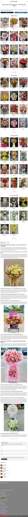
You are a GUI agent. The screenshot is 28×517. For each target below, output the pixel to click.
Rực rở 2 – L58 (4, 128)
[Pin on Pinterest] (15, 438)
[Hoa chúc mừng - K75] (5, 156)
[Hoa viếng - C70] (5, 216)
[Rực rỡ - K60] (14, 169)
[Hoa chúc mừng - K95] (23, 142)
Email (2, 454)
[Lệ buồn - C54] (5, 229)
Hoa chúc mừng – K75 (4, 161)
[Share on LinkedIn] (17, 438)
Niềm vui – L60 (23, 101)
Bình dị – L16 (23, 128)
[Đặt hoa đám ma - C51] (23, 216)
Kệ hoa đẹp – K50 (14, 161)
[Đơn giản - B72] (5, 63)
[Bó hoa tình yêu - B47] (23, 63)
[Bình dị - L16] (23, 123)
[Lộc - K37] (5, 169)
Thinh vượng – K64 (23, 161)
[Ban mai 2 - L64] (14, 82)
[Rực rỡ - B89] (23, 23)
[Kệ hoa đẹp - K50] (14, 156)
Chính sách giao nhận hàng (4, 513)
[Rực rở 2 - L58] (5, 123)
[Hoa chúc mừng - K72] (23, 169)
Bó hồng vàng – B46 (14, 55)
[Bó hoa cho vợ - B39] (14, 36)
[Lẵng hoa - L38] (14, 96)
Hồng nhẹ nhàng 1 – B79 (4, 28)
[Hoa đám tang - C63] (14, 216)
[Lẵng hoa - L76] (14, 109)
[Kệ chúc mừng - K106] (23, 183)
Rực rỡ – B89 (23, 28)
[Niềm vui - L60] (23, 96)
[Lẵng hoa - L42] (5, 96)
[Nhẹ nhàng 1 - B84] (5, 36)
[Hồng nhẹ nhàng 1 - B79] (5, 23)
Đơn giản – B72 (4, 68)
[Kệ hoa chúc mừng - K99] (14, 183)
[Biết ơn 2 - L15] (14, 123)
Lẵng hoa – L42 (4, 101)
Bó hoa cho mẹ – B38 (14, 68)
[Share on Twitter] (13, 438)
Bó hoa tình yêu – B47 (23, 68)
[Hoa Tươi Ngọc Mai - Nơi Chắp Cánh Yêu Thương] (14, 1)
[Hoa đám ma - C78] (14, 229)
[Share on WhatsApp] (10, 438)
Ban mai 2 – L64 (14, 88)
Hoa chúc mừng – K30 (4, 188)
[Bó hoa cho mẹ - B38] (14, 63)
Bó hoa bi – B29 (23, 55)
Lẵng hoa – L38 (14, 101)
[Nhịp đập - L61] (5, 82)
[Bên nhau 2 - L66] (5, 109)
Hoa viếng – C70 (4, 221)
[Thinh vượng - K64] (23, 156)
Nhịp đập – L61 (4, 88)
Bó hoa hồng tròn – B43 (4, 55)
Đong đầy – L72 (23, 88)
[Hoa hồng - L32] (23, 109)
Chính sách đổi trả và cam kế (4, 511)
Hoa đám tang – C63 (14, 221)
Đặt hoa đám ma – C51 (23, 221)
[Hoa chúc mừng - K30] (5, 183)
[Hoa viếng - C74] (23, 202)
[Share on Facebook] (12, 438)
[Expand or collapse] (8, 242)
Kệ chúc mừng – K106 (23, 188)
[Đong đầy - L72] (23, 82)
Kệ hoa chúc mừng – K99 (14, 188)
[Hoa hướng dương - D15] (14, 23)
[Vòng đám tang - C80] (5, 202)
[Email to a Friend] (14, 438)
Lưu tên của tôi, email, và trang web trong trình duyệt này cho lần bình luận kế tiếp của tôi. (13, 457)
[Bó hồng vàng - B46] (14, 49)
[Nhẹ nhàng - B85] (23, 36)
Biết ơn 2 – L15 (14, 128)
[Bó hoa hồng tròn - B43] (5, 49)
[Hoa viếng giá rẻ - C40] (14, 202)
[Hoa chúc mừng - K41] (14, 142)
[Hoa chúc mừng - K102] (5, 142)
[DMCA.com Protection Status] (2, 497)
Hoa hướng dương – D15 (14, 28)
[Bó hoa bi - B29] (23, 49)
